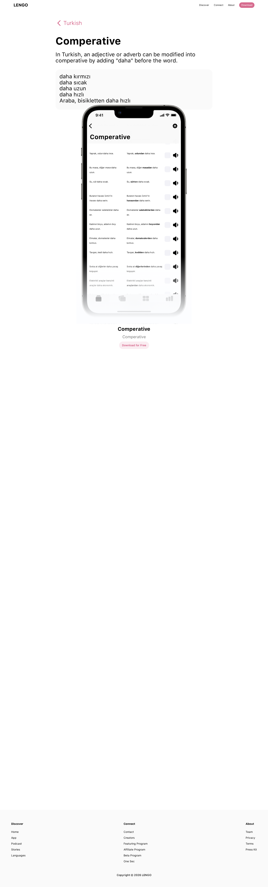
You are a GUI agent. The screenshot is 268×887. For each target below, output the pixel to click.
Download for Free (134, 345)
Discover (204, 5)
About (231, 5)
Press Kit (251, 849)
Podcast (16, 843)
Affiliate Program (134, 849)
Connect (218, 5)
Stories (15, 849)
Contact (129, 831)
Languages (18, 855)
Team (249, 831)
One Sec (129, 861)
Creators (129, 837)
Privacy (250, 837)
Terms (249, 843)
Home (15, 831)
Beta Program (132, 855)
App (13, 837)
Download (246, 5)
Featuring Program (136, 843)
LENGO (21, 5)
